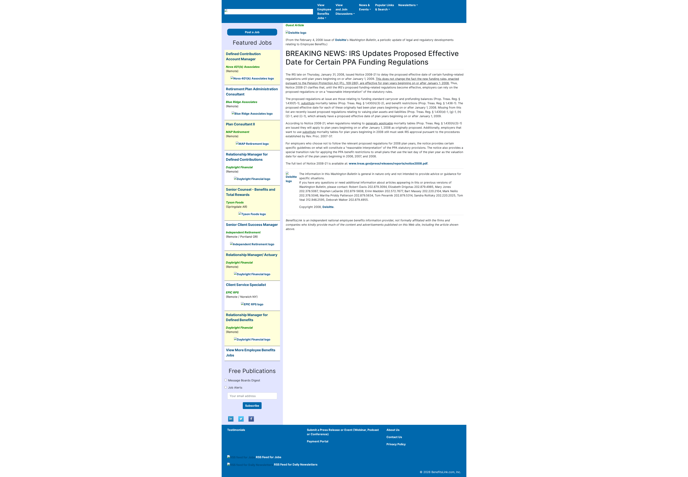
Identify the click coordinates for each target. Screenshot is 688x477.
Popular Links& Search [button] (384, 7)
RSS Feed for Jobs (268, 457)
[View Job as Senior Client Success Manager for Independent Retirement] (252, 244)
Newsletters (407, 5)
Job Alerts (235, 387)
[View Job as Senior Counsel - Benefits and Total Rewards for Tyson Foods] (252, 214)
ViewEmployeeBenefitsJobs (324, 11)
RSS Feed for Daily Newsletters (295, 464)
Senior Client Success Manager (252, 224)
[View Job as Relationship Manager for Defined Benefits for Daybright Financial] (252, 339)
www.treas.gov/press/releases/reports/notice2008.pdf (388, 163)
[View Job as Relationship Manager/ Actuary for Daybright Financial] (252, 274)
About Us (393, 430)
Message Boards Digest (244, 380)
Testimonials (236, 430)
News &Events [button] (364, 7)
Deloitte (340, 40)
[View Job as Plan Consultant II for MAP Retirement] (252, 143)
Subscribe (252, 405)
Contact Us (394, 437)
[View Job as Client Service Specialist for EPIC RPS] (252, 304)
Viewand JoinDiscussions (344, 9)
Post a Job (252, 32)
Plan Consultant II (240, 124)
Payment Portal (317, 441)
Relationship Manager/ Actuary (251, 255)
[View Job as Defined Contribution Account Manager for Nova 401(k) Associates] (252, 78)
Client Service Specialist (246, 285)
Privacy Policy (396, 444)
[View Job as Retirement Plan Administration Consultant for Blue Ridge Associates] (252, 113)
